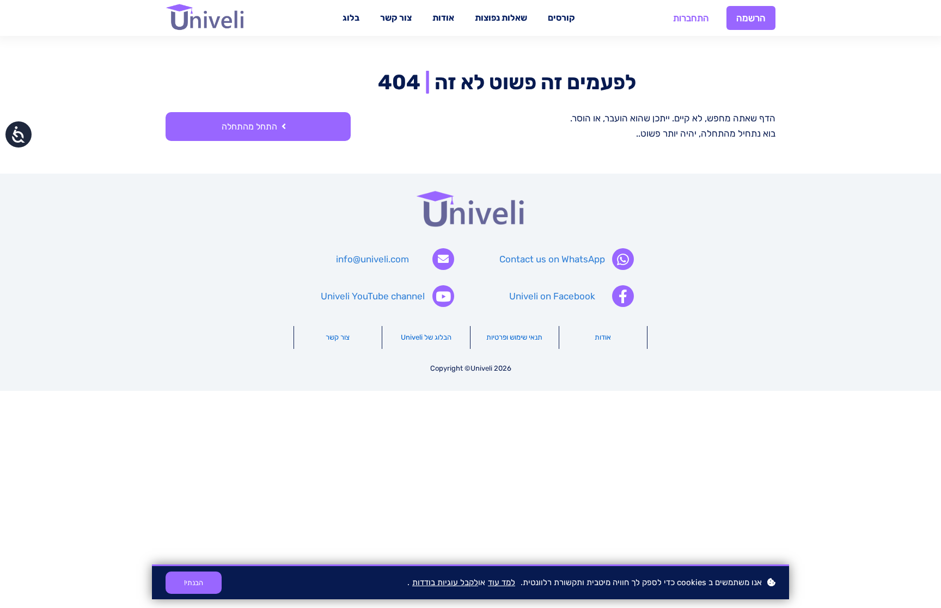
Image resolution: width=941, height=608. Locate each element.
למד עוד (501, 582)
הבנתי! (193, 583)
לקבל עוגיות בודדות (445, 582)
